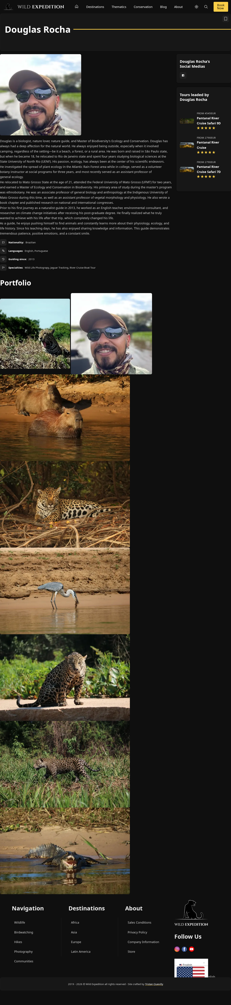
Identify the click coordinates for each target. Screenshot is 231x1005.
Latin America (80, 951)
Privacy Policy (137, 932)
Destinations (95, 7)
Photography (23, 951)
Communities (23, 961)
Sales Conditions (139, 923)
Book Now (221, 6)
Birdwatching (23, 932)
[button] (191, 977)
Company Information (143, 942)
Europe (76, 942)
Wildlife (19, 923)
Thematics (119, 7)
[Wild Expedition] (33, 6)
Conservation (143, 7)
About (178, 7)
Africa (75, 923)
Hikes (18, 942)
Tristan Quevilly (154, 984)
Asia (74, 932)
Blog (163, 7)
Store (131, 951)
